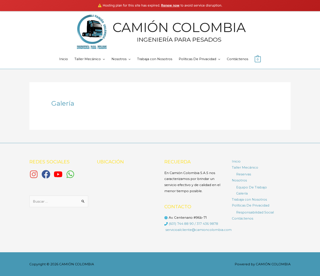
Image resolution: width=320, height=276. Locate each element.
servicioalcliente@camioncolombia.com (198, 230)
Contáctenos (237, 59)
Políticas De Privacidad (197, 59)
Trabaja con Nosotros (154, 59)
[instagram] (35, 174)
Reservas (243, 174)
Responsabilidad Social (255, 212)
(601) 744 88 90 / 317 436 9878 (193, 224)
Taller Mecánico (87, 59)
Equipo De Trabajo (251, 187)
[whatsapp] (71, 174)
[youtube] (59, 174)
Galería (242, 193)
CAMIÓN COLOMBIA (179, 27)
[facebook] (47, 174)
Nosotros (118, 59)
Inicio (63, 59)
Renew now (170, 5)
